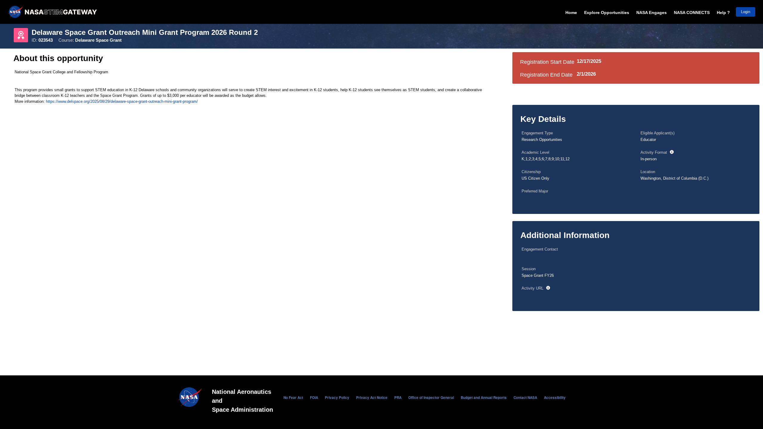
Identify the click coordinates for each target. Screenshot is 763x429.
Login (745, 12)
